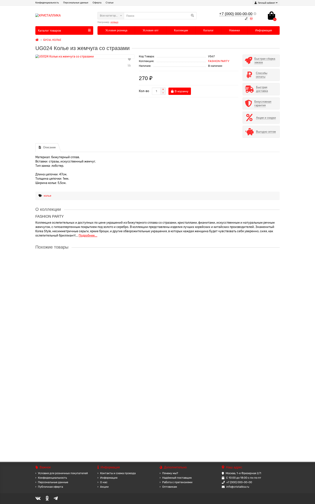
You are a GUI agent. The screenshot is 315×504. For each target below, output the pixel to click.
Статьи (109, 2)
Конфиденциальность (47, 2)
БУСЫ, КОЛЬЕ (52, 39)
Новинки (234, 30)
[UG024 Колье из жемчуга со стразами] (85, 57)
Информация (263, 30)
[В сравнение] (129, 65)
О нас (103, 482)
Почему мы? (170, 473)
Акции (104, 486)
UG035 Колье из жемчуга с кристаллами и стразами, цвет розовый (82, 427)
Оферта (97, 2)
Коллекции (181, 30)
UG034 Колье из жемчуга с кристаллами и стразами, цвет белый (81, 386)
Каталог (208, 30)
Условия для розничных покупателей (63, 473)
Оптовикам (169, 486)
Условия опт (151, 30)
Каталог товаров (49, 30)
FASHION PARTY (218, 61)
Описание (49, 147)
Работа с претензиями (177, 482)
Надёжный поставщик (177, 477)
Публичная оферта (50, 486)
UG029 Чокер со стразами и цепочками (63, 304)
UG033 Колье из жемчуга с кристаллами (64, 345)
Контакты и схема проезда (118, 473)
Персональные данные (75, 2)
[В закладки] (129, 59)
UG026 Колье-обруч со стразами (59, 263)
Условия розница (116, 30)
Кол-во (144, 91)
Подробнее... (88, 235)
